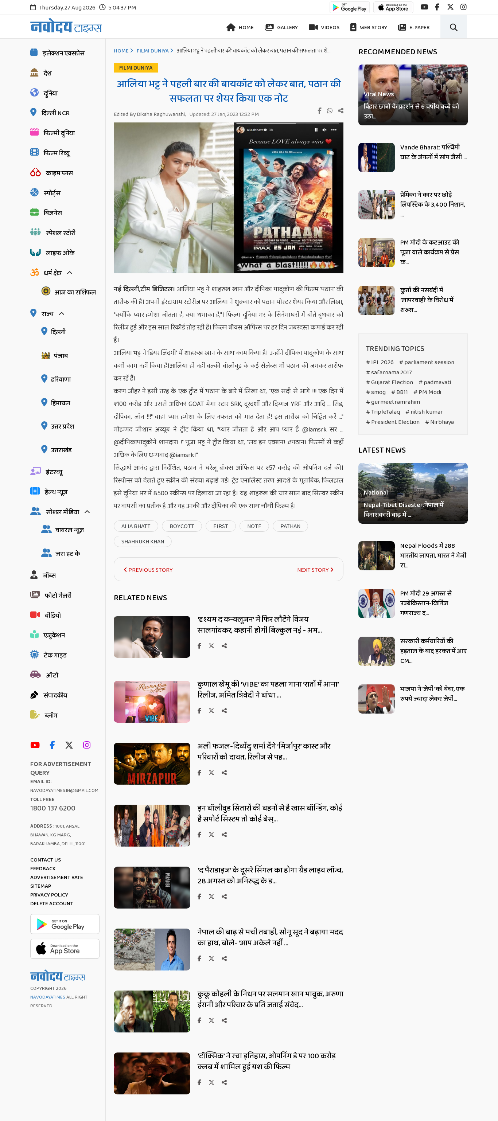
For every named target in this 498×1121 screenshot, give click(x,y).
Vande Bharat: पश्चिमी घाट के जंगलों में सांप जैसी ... (433, 152)
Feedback (42, 868)
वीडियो (53, 616)
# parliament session (426, 362)
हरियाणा (61, 380)
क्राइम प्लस (59, 173)
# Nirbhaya (439, 422)
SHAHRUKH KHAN (142, 541)
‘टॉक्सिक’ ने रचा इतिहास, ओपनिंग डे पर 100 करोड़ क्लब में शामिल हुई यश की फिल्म (267, 1061)
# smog (376, 392)
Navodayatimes (47, 997)
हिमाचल (60, 403)
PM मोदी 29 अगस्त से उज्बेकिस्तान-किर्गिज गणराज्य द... (426, 603)
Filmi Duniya (153, 51)
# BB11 (399, 392)
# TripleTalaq (383, 412)
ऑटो (52, 676)
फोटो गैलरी (58, 596)
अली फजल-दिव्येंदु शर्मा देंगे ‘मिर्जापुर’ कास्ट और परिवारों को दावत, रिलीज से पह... (264, 751)
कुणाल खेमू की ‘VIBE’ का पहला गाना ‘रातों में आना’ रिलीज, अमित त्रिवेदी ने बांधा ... (268, 690)
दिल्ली (58, 332)
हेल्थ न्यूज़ (56, 492)
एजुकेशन (54, 635)
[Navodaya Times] (66, 25)
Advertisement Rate (56, 877)
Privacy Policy (49, 895)
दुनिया (51, 94)
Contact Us (45, 860)
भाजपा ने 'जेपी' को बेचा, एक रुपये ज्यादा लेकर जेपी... (432, 694)
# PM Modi (427, 392)
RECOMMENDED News (397, 52)
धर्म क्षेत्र (53, 273)
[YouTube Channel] (36, 746)
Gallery (287, 27)
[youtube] (424, 7)
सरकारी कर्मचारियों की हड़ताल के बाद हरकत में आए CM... (433, 651)
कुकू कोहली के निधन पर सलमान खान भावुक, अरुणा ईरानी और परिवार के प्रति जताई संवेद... (270, 999)
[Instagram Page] (88, 746)
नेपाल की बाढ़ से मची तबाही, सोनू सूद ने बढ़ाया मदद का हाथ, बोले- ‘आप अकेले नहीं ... (270, 937)
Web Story (373, 27)
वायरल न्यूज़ (69, 530)
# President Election (393, 422)
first (220, 526)
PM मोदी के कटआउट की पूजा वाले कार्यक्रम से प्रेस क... (429, 252)
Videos (329, 27)
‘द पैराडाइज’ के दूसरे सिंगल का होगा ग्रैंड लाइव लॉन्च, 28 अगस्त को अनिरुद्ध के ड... (270, 875)
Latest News (382, 450)
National (376, 493)
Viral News (379, 94)
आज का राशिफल (75, 293)
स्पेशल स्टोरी (60, 233)
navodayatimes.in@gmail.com (64, 790)
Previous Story (150, 570)
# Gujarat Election (389, 382)
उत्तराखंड (61, 450)
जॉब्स (49, 576)
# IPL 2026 (380, 362)
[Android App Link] (350, 11)
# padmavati (435, 382)
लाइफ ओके (60, 253)
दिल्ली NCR (56, 113)
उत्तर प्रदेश (62, 427)
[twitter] (450, 7)
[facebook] (437, 7)
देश (47, 74)
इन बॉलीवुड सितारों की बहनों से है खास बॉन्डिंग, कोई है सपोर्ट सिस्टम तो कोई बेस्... (270, 813)
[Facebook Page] (54, 746)
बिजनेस (53, 213)
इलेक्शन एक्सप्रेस (64, 53)
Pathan (290, 526)
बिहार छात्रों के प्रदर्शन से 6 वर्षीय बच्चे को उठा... (411, 112)
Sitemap (40, 886)
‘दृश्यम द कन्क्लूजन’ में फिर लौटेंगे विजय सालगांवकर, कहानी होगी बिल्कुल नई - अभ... (260, 625)
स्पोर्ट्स (52, 193)
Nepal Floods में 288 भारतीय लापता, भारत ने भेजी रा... (433, 556)
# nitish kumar (424, 412)
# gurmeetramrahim (393, 402)
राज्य (48, 314)
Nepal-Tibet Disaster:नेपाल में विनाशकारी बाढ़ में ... (403, 510)
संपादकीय (55, 696)
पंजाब (61, 356)
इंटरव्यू (54, 472)
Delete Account (51, 903)
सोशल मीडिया (62, 512)
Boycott (182, 526)
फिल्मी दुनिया (59, 133)
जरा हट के (67, 554)
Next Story (313, 570)
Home (246, 27)
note (254, 526)
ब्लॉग (51, 716)
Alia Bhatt (136, 526)
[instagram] (463, 7)
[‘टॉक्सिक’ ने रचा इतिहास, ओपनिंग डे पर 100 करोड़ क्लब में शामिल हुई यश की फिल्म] (152, 1092)
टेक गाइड (55, 656)
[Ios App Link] (393, 11)
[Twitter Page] (71, 746)
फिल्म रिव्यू (57, 153)
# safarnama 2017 (389, 373)
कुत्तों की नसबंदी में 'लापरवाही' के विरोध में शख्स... (426, 300)
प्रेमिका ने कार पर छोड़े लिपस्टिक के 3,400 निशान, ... (432, 205)
